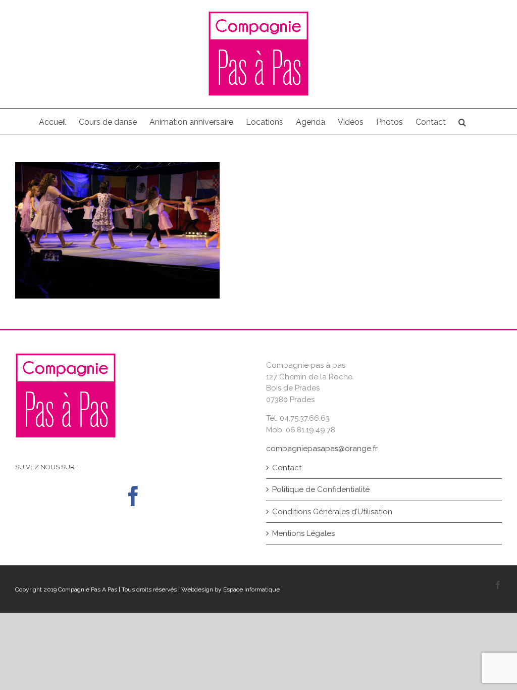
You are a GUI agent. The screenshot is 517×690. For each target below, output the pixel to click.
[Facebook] (133, 496)
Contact (286, 467)
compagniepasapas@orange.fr (322, 448)
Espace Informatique (251, 589)
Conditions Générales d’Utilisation (332, 511)
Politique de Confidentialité (321, 489)
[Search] (462, 121)
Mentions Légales (303, 533)
